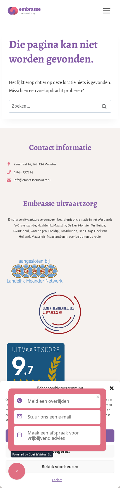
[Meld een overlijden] (16, 471)
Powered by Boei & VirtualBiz (32, 454)
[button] (111, 388)
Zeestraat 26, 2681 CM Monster (35, 164)
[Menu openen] (106, 11)
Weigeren (60, 451)
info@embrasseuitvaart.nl (32, 180)
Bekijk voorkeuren (60, 466)
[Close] (98, 396)
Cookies (57, 480)
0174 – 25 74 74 (23, 172)
